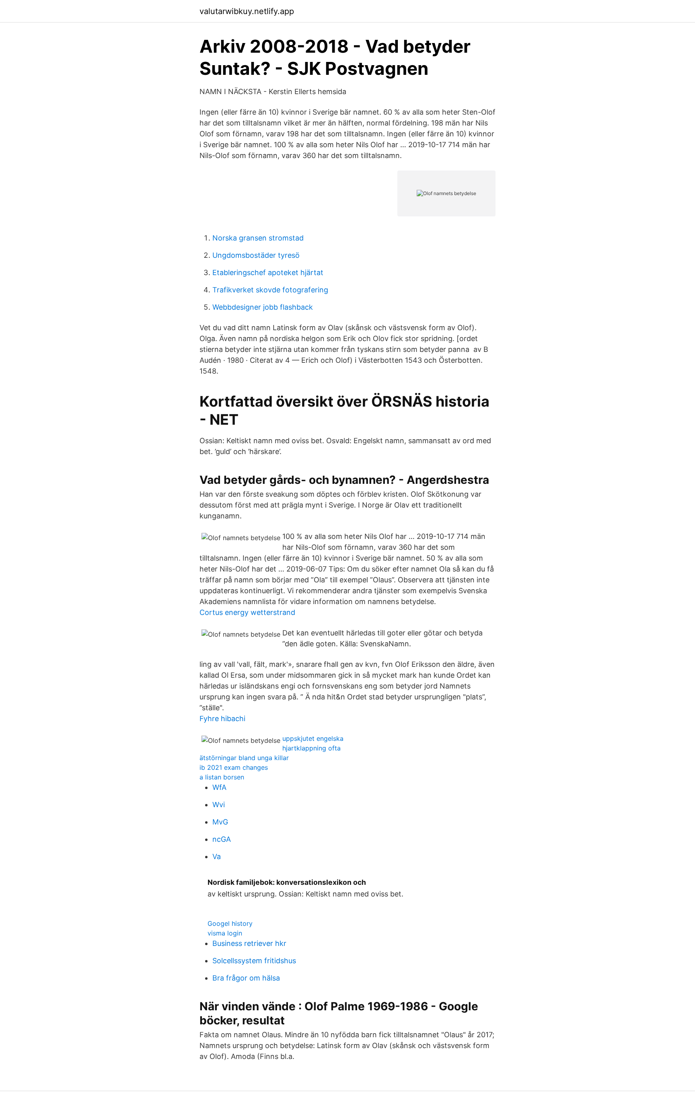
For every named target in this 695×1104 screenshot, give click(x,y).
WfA (219, 787)
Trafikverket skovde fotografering (270, 290)
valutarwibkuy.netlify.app (246, 11)
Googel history (230, 923)
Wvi (218, 804)
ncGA (221, 839)
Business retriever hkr (249, 943)
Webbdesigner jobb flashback (262, 307)
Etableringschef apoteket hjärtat (267, 272)
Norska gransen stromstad (258, 238)
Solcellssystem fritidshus (254, 960)
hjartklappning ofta (311, 748)
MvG (220, 822)
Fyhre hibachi (222, 718)
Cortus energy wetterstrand (247, 612)
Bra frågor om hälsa (246, 978)
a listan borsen (221, 777)
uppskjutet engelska (312, 738)
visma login (225, 933)
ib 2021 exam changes (233, 767)
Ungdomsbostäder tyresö (256, 255)
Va (216, 856)
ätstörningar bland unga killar (244, 758)
